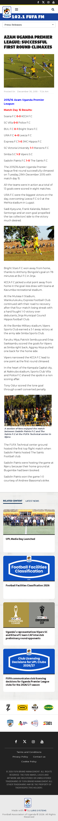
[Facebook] (38, 2)
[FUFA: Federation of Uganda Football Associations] (6, 12)
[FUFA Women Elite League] (10, 723)
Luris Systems (38, 810)
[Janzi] (9, 707)
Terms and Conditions (29, 752)
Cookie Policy (29, 761)
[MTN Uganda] (22, 707)
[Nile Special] (35, 707)
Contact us (39, 756)
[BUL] (48, 707)
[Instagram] (48, 2)
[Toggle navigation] (16, 9)
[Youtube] (53, 2)
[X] (43, 2)
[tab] (13, 501)
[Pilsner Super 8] (47, 723)
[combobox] (29, 24)
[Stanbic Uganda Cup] (23, 723)
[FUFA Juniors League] (35, 723)
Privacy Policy (20, 756)
